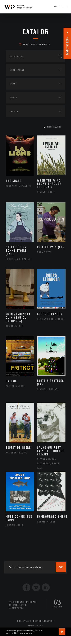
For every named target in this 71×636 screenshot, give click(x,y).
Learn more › (26, 633)
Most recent (54, 126)
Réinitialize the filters (36, 44)
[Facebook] (26, 587)
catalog (35, 31)
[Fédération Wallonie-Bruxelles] (57, 605)
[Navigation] (64, 6)
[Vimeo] (36, 587)
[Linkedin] (46, 587)
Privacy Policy (35, 625)
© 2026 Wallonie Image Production (35, 621)
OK (62, 631)
